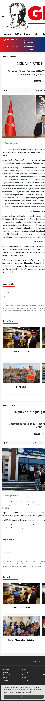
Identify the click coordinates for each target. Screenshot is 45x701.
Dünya (27, 34)
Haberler (5, 57)
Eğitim (26, 680)
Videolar (29, 43)
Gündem (13, 57)
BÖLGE (18, 34)
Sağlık (26, 675)
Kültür (36, 34)
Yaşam (5, 680)
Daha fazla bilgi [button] (27, 692)
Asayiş (12, 405)
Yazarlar (29, 49)
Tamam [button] (23, 697)
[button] (22, 41)
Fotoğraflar (30, 46)
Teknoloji (6, 675)
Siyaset (5, 677)
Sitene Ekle (36, 661)
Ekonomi (7, 34)
